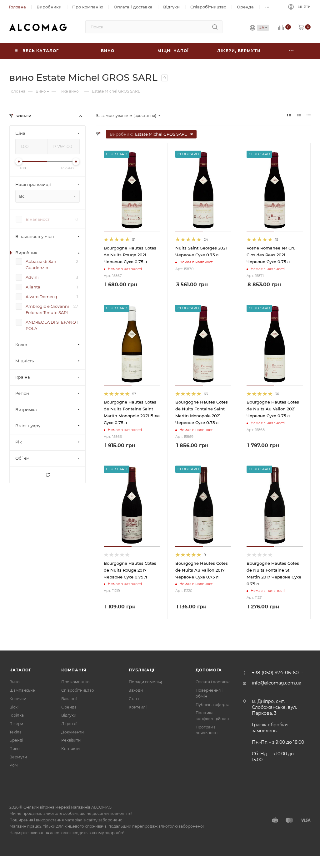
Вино (14, 681)
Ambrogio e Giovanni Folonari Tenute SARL (47, 309)
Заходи (136, 690)
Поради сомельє (145, 681)
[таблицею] (308, 115)
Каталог (20, 670)
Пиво (14, 748)
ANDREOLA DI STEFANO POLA (51, 325)
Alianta (33, 287)
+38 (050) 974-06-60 (275, 672)
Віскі (13, 707)
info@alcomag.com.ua (276, 683)
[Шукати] (214, 26)
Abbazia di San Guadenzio (41, 264)
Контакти (70, 748)
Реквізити (71, 740)
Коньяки (17, 698)
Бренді (16, 740)
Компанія (73, 670)
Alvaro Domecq (41, 296)
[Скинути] (47, 475)
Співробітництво (77, 690)
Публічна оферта (212, 704)
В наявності (38, 219)
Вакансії (69, 698)
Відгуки (68, 715)
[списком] (299, 115)
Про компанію (75, 681)
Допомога (209, 670)
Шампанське (22, 690)
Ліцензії (69, 723)
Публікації (142, 670)
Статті (134, 698)
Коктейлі (138, 707)
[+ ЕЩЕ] (291, 51)
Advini (32, 277)
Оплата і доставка (213, 681)
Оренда (69, 707)
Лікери (16, 723)
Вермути (18, 757)
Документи (72, 732)
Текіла (15, 732)
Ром (13, 765)
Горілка (16, 715)
